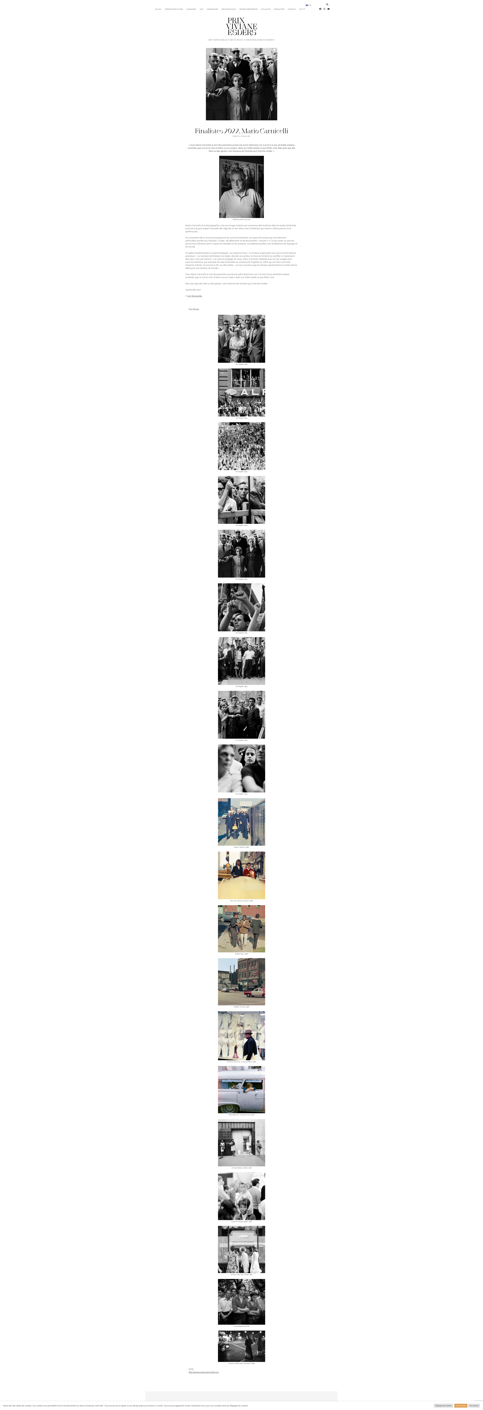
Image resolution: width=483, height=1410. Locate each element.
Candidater (191, 9)
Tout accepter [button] (461, 1406)
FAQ (300, 9)
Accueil (158, 9)
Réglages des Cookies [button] (443, 1406)
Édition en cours (229, 9)
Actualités (266, 9)
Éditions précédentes (248, 9)
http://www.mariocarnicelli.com (204, 1372)
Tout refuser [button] (474, 1406)
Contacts (292, 9)
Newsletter (279, 9)
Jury (201, 9)
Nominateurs (212, 9)
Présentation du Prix (174, 9)
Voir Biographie (194, 296)
